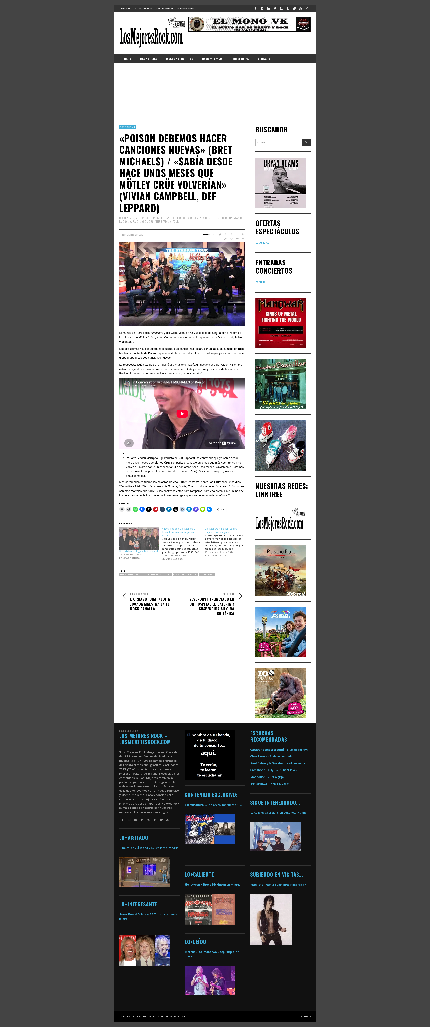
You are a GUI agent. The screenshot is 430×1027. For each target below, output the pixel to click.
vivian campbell (206, 574)
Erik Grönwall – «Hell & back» (270, 783)
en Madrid (212, 884)
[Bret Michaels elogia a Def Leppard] (139, 538)
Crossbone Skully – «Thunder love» (273, 770)
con (201, 952)
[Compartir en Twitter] (219, 234)
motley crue (165, 574)
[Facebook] (255, 8)
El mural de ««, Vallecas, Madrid (148, 848)
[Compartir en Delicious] (225, 239)
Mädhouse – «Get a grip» (267, 777)
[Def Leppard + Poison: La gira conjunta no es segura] (226, 542)
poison (176, 574)
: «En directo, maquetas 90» (213, 805)
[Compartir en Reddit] (231, 239)
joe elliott (153, 574)
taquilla (260, 282)
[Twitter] (294, 8)
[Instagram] (262, 8)
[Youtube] (300, 8)
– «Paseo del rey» (279, 750)
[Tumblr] (288, 8)
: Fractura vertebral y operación (278, 885)
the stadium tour (189, 574)
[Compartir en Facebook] (213, 234)
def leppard (140, 574)
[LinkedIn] (268, 8)
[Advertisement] (215, 94)
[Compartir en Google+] (225, 234)
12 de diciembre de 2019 (132, 234)
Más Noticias (127, 127)
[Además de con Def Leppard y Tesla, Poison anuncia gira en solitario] (183, 544)
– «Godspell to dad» (271, 756)
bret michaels (126, 574)
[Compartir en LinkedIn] (243, 234)
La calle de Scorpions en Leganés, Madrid (278, 812)
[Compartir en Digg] (237, 239)
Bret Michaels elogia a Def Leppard (138, 551)
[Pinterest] (275, 8)
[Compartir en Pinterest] (231, 234)
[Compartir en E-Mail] (243, 239)
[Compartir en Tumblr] (237, 234)
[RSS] (281, 8)
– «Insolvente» (278, 763)
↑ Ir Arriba (305, 1016)
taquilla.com (263, 242)
